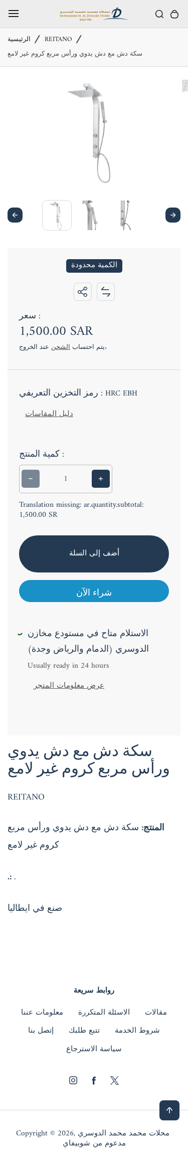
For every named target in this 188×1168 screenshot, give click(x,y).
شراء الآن (94, 593)
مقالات (156, 1013)
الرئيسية (19, 40)
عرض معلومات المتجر (69, 686)
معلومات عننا (42, 1013)
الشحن (60, 347)
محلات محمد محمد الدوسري (123, 1134)
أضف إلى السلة (94, 553)
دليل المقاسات (49, 414)
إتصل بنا (41, 1031)
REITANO (58, 40)
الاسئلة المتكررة (104, 1013)
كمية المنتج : (41, 454)
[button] (57, 215)
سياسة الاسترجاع (94, 1049)
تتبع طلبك (84, 1031)
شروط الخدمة (137, 1031)
